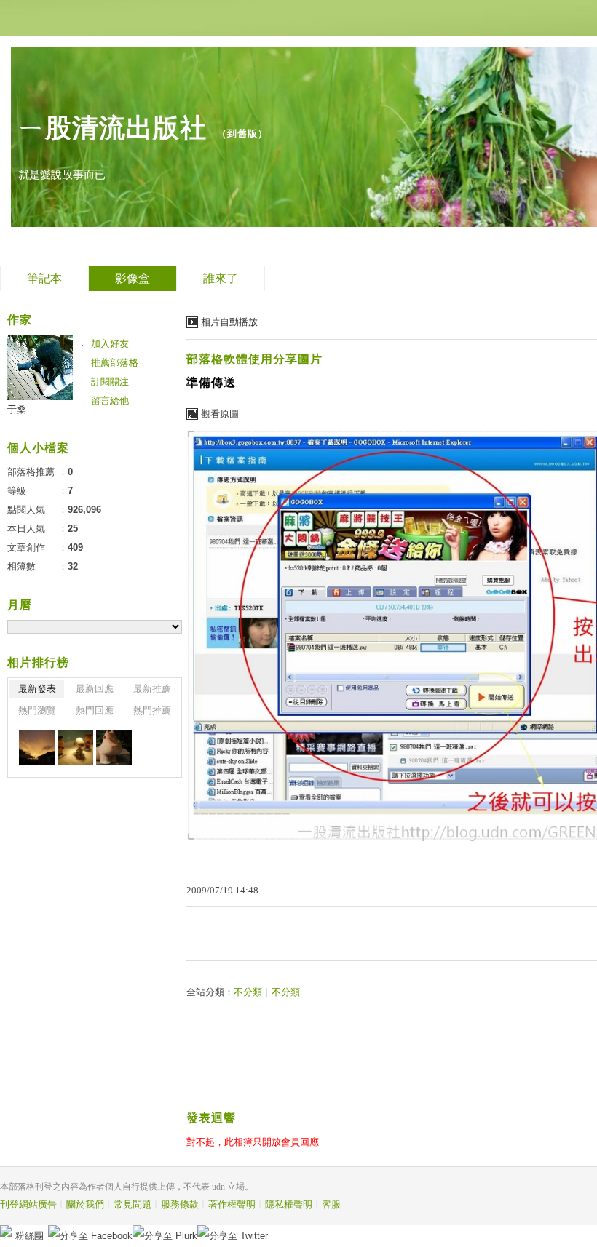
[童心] (75, 747)
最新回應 (95, 688)
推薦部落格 (114, 362)
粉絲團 (29, 1235)
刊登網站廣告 (28, 1204)
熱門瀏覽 (37, 710)
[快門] (37, 747)
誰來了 (220, 278)
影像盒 (132, 278)
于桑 (16, 409)
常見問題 (132, 1204)
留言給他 (110, 400)
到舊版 (242, 133)
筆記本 (44, 278)
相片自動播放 (229, 321)
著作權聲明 (232, 1204)
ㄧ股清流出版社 (112, 128)
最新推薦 (152, 688)
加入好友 (110, 343)
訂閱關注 (110, 381)
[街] (114, 747)
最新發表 (37, 688)
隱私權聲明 (288, 1204)
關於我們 (85, 1204)
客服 (331, 1204)
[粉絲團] (6, 1231)
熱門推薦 (152, 710)
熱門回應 (95, 710)
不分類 (248, 992)
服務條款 (180, 1204)
